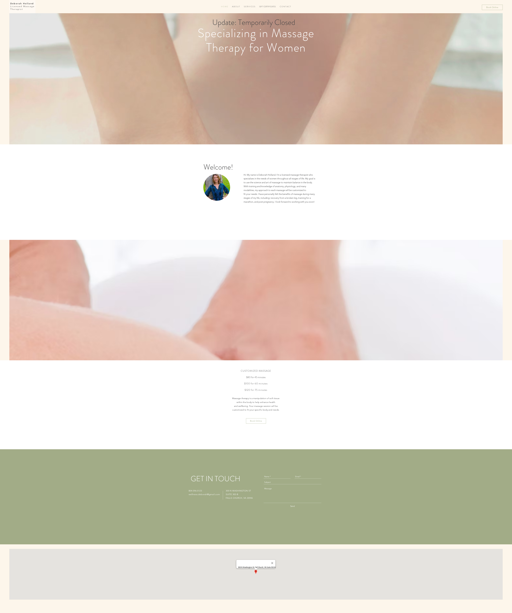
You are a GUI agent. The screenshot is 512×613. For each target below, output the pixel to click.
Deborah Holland (22, 3)
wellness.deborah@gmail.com (204, 494)
